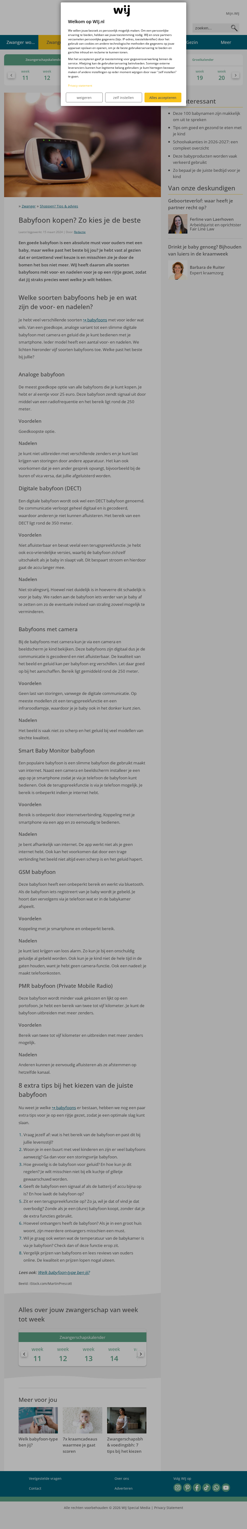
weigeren (84, 97)
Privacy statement (80, 85)
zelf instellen (123, 97)
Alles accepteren (162, 97)
